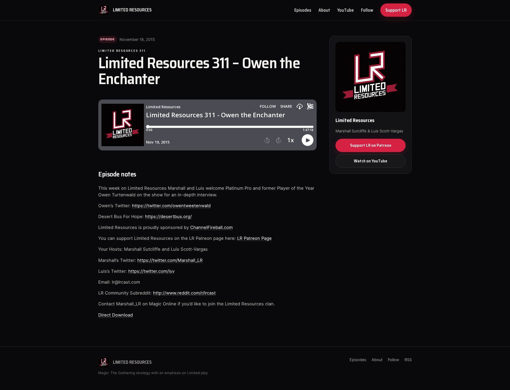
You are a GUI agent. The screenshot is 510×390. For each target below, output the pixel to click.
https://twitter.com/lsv (151, 271)
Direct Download (115, 315)
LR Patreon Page (254, 238)
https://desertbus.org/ (168, 216)
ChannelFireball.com (211, 227)
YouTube (345, 10)
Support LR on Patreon (370, 145)
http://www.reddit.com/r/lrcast (184, 293)
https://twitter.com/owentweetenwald (171, 205)
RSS (408, 359)
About (324, 10)
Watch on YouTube (370, 161)
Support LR (396, 10)
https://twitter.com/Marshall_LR (170, 260)
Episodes (302, 10)
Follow (367, 10)
